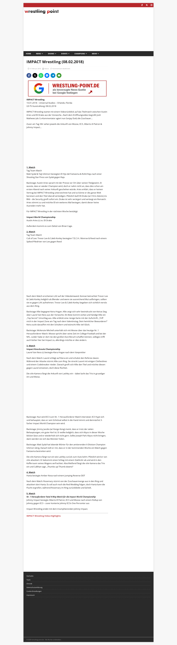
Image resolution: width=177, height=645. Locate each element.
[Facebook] (142, 5)
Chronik (29, 584)
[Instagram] (151, 5)
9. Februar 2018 (35, 68)
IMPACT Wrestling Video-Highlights (43, 515)
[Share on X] (35, 75)
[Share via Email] (59, 75)
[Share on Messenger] (47, 75)
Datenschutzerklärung (34, 587)
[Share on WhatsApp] (41, 75)
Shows (51, 53)
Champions (79, 53)
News (38, 53)
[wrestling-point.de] (41, 14)
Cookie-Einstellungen (34, 591)
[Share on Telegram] (53, 75)
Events (64, 53)
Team (28, 580)
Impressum (30, 595)
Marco (46, 68)
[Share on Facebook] (28, 75)
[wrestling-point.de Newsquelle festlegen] (67, 96)
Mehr (94, 53)
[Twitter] (147, 5)
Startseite (29, 576)
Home (28, 53)
